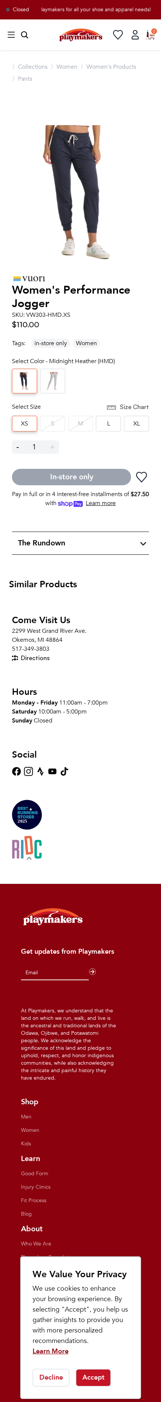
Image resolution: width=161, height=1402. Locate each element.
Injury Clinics (36, 1187)
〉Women (64, 67)
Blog (26, 1213)
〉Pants (22, 79)
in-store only (50, 343)
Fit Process (33, 1200)
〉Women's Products (108, 67)
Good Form (34, 1173)
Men (26, 1116)
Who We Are (36, 1243)
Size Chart (134, 407)
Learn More (51, 1351)
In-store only (71, 477)
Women (86, 343)
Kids (26, 1143)
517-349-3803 (30, 649)
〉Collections (30, 67)
